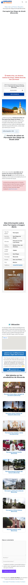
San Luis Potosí (12, 7)
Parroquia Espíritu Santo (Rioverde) (14, 530)
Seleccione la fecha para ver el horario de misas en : (14, 86)
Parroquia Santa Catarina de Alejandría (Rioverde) (14, 414)
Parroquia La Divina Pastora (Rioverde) (14, 511)
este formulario (13, 189)
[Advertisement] (14, 29)
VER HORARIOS (14, 94)
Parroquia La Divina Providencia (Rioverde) (14, 491)
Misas (6, 7)
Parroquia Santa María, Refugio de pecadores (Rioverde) (14, 395)
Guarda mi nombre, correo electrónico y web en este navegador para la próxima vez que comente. (14, 566)
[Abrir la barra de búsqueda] (22, 2)
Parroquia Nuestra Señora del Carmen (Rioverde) (14, 472)
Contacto (22, 581)
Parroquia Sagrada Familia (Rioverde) (14, 453)
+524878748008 (17, 265)
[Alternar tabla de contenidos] (16, 131)
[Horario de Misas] (6, 2)
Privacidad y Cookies (14, 581)
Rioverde (20, 7)
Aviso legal (5, 581)
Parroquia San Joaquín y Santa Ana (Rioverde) (14, 433)
